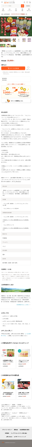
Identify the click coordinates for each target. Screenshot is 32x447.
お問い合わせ (9, 436)
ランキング (10, 10)
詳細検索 (28, 5)
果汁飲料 (19, 404)
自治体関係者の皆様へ (25, 429)
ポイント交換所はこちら (17, 100)
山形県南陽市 (6, 14)
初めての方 (29, 10)
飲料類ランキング (23, 412)
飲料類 (13, 404)
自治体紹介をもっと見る (23, 304)
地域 (16, 10)
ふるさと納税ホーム (5, 404)
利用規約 (7, 433)
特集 (22, 10)
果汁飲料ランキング (5, 414)
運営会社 (16, 429)
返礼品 (3, 10)
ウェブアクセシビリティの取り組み (19, 433)
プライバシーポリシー (7, 429)
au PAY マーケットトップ (20, 436)
